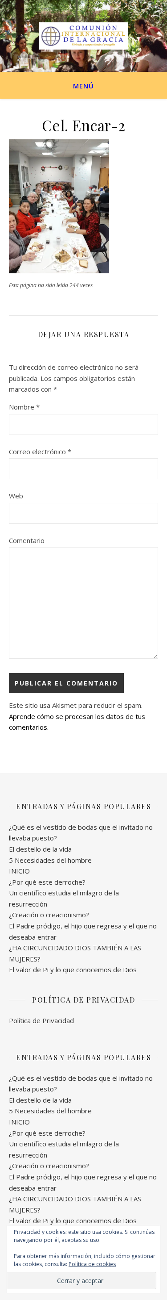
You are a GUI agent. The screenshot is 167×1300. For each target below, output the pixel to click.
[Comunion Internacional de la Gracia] (83, 36)
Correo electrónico (40, 451)
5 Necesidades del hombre (50, 860)
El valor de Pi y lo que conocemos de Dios (73, 969)
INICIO (19, 870)
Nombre (24, 406)
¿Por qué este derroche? (47, 882)
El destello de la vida (40, 848)
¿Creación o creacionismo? (49, 914)
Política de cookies (92, 1264)
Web (16, 495)
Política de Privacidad (41, 1020)
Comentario (27, 540)
